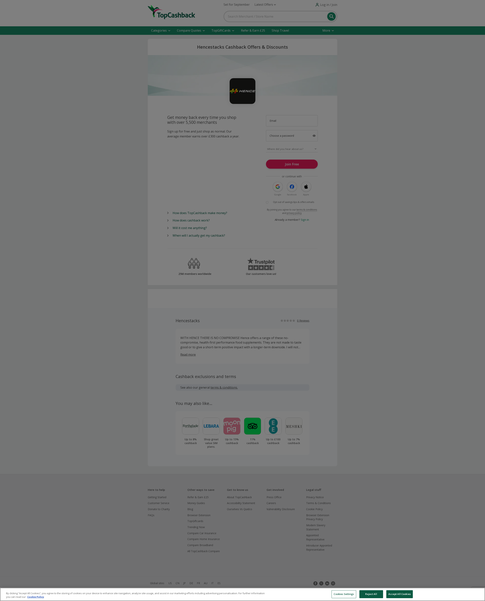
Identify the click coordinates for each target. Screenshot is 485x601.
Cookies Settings (344, 594)
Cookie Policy (35, 597)
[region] (242, 594)
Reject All (371, 594)
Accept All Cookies (399, 594)
